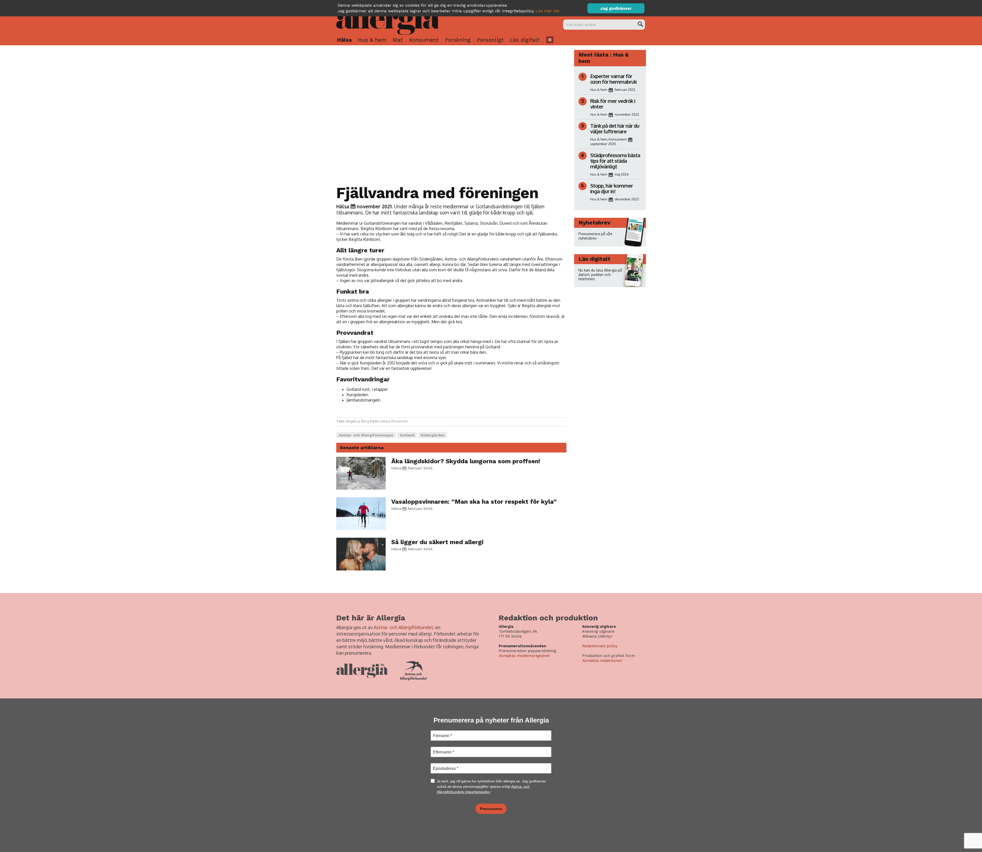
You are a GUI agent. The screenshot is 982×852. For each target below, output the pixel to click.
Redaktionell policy (600, 646)
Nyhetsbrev (594, 222)
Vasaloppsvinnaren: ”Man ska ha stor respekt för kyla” (474, 501)
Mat (398, 40)
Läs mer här (548, 10)
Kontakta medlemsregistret (524, 655)
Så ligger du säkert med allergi (437, 542)
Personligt (490, 40)
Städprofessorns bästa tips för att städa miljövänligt (615, 161)
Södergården (432, 435)
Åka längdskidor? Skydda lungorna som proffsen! (465, 461)
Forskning (458, 40)
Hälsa (344, 40)
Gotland (407, 435)
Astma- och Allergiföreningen (366, 435)
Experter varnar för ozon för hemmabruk (613, 79)
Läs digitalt (525, 40)
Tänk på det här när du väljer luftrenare (614, 128)
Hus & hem (372, 40)
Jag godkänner (616, 8)
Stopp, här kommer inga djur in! (611, 188)
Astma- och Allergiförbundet (403, 627)
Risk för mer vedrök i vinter (612, 104)
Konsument (424, 40)
